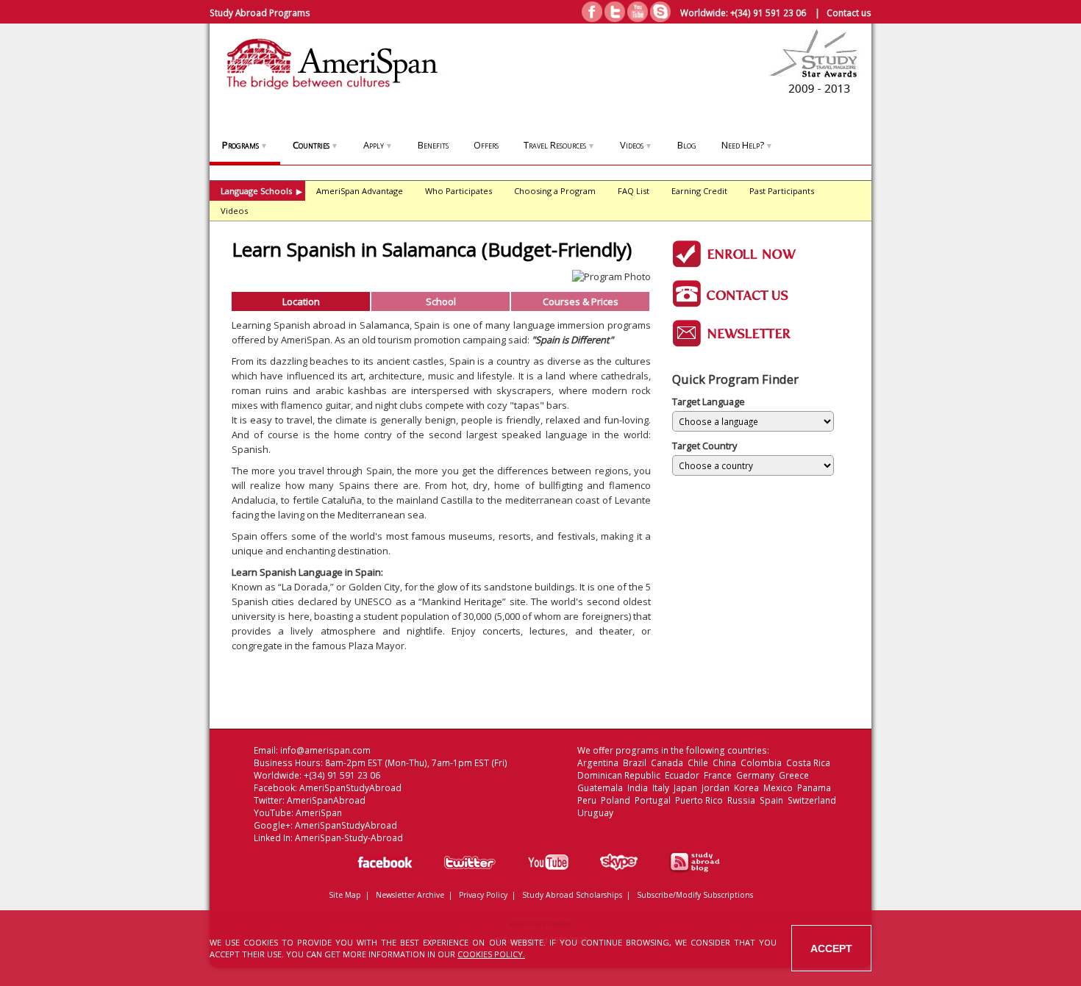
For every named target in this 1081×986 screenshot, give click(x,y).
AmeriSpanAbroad (326, 800)
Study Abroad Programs (260, 12)
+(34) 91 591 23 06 (768, 12)
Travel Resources (559, 144)
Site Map (345, 895)
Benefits (433, 144)
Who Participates (458, 190)
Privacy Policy (483, 895)
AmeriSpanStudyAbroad (350, 788)
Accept (831, 948)
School (441, 301)
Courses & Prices (580, 301)
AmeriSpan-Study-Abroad (349, 838)
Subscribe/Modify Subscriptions (695, 895)
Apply (378, 144)
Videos (636, 144)
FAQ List (633, 190)
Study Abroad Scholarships (572, 895)
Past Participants (781, 190)
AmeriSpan (319, 813)
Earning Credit (699, 190)
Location (301, 301)
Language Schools (261, 190)
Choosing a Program (555, 190)
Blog (686, 144)
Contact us (849, 12)
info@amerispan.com (325, 750)
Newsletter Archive (410, 895)
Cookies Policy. (491, 954)
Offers (486, 144)
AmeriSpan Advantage (359, 190)
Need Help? (747, 144)
